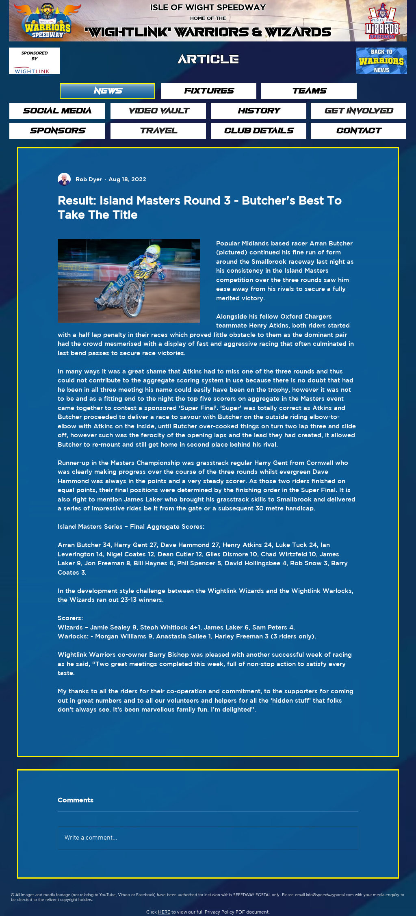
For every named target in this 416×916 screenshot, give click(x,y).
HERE (164, 912)
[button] (107, 91)
